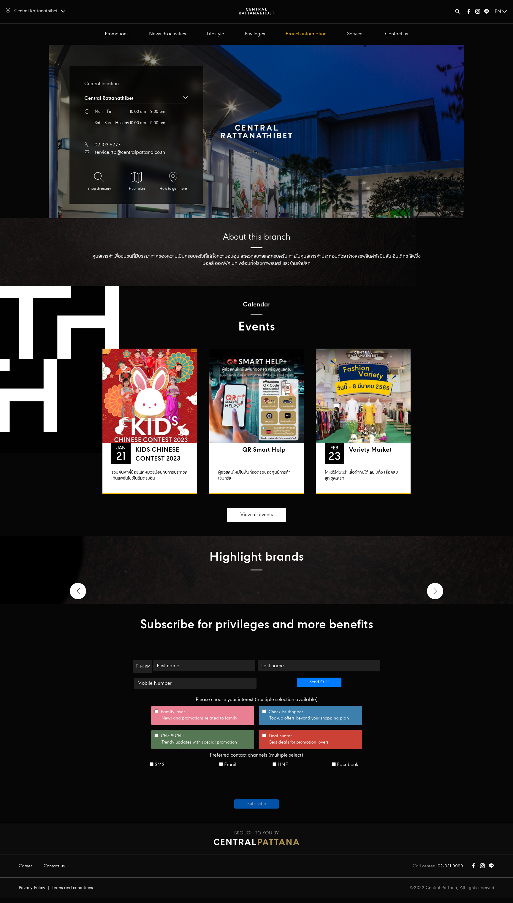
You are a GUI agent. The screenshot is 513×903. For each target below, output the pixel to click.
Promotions (117, 34)
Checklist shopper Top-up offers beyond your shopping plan (305, 715)
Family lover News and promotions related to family (195, 715)
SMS (158, 764)
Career (25, 866)
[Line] (487, 12)
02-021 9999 (450, 866)
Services (356, 34)
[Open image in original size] (256, 11)
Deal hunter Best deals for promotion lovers (295, 739)
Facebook (347, 764)
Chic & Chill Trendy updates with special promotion (195, 739)
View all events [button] (256, 514)
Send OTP (319, 682)
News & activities (167, 34)
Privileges (255, 34)
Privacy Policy (32, 888)
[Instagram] (478, 12)
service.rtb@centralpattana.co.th (129, 152)
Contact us (396, 34)
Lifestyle (215, 34)
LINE (282, 764)
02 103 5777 (107, 145)
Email (229, 764)
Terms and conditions (72, 888)
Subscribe (256, 804)
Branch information (306, 34)
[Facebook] (469, 12)
